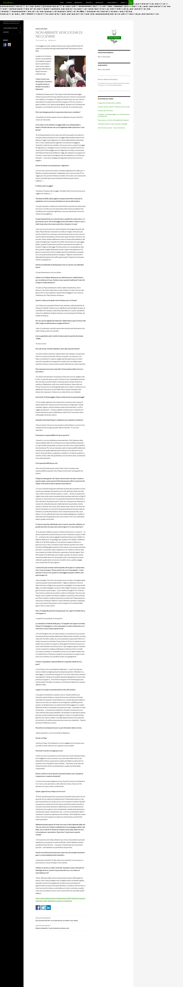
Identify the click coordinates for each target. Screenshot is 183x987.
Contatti (69, 2)
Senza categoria (41, 29)
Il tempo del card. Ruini (105, 110)
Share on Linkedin (48, 907)
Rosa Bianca (8, 2)
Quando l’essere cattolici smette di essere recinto (114, 107)
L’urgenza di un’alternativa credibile (109, 103)
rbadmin (53, 40)
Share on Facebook (38, 907)
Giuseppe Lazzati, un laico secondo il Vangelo (112, 124)
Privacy (123, 2)
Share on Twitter (43, 907)
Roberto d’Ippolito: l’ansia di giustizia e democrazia (52, 927)
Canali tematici (111, 2)
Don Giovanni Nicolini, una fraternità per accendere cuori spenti (57, 919)
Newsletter (99, 2)
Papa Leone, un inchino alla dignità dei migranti (113, 120)
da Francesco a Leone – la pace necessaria (111, 128)
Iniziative (6, 32)
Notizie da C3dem (106, 99)
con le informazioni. (115, 85)
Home (62, 2)
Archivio (88, 2)
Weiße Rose (78, 2)
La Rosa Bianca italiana (10, 28)
